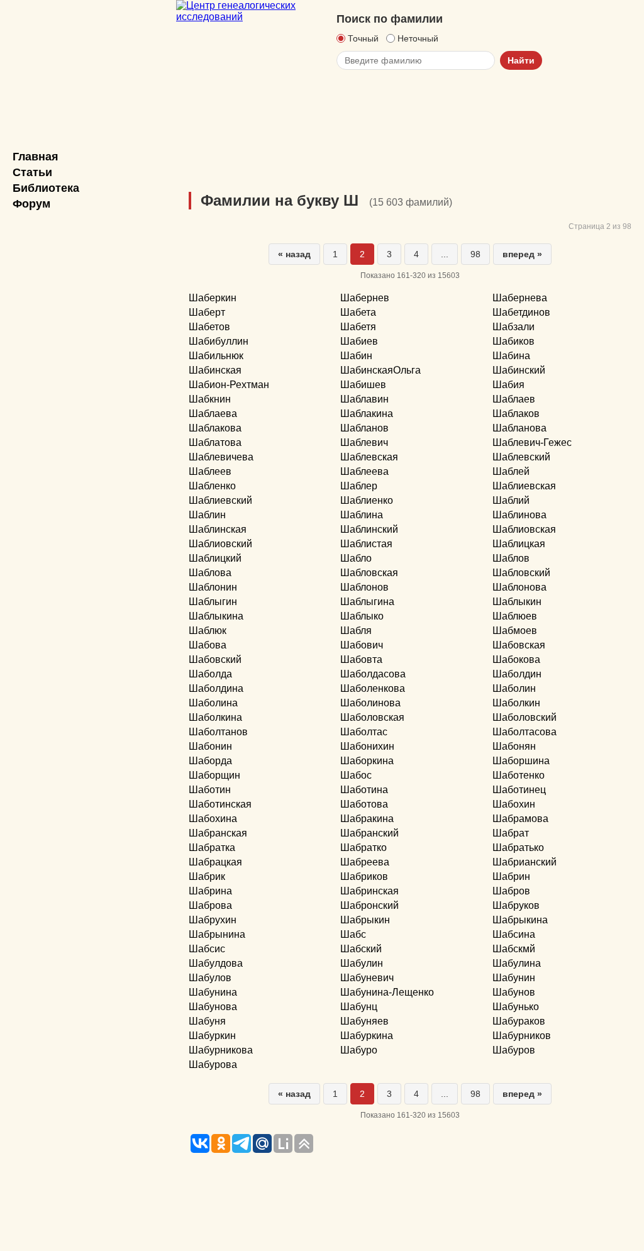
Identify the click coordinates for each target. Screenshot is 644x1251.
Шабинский (518, 370)
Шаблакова (215, 428)
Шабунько (515, 1006)
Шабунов (513, 992)
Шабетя (358, 326)
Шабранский (369, 833)
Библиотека (46, 188)
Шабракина (367, 818)
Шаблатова (215, 442)
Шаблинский (369, 529)
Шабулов (210, 977)
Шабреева (364, 862)
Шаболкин (516, 703)
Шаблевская (369, 457)
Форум (31, 203)
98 (475, 254)
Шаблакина (366, 413)
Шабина (511, 355)
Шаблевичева (221, 457)
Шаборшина (521, 760)
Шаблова (210, 572)
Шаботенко (518, 775)
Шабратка (212, 847)
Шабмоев (514, 630)
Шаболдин (516, 674)
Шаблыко (362, 616)
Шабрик (207, 876)
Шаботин (210, 789)
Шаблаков (516, 413)
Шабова (207, 645)
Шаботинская (220, 804)
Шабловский (521, 572)
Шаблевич (364, 442)
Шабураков (518, 1021)
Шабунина (213, 992)
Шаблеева (364, 471)
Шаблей (511, 471)
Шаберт (207, 312)
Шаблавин (364, 399)
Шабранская (218, 833)
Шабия (508, 384)
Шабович (361, 645)
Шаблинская (218, 529)
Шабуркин (212, 1035)
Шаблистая (366, 543)
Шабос (356, 775)
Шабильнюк (216, 355)
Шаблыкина (216, 616)
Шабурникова (221, 1050)
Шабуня (207, 1021)
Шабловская (369, 572)
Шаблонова (519, 587)
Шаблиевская (524, 486)
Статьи (32, 172)
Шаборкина (367, 760)
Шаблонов (364, 587)
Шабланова (519, 428)
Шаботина (364, 789)
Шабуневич (367, 977)
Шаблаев (513, 399)
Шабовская (518, 645)
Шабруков (516, 905)
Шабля (356, 630)
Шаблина (361, 514)
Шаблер (358, 486)
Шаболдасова (373, 674)
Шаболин (514, 688)
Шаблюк (207, 630)
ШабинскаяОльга (380, 370)
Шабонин (210, 746)
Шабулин (361, 963)
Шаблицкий (215, 558)
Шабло (356, 558)
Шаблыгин (213, 601)
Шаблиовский (220, 543)
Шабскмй (513, 948)
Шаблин (207, 514)
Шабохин (513, 804)
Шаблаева (213, 413)
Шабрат (510, 833)
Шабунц (358, 1006)
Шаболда (210, 674)
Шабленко (212, 486)
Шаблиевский (220, 500)
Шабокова (516, 659)
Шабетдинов (521, 312)
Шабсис (207, 948)
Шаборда (210, 760)
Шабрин (511, 876)
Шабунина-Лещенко (387, 992)
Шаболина (213, 703)
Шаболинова (370, 703)
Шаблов (511, 558)
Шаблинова (519, 514)
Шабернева (519, 297)
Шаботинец (519, 789)
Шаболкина (215, 717)
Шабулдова (216, 963)
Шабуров (513, 1050)
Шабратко (363, 847)
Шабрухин (212, 920)
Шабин (356, 355)
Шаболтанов (218, 731)
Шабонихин (367, 746)
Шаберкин (212, 297)
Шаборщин (214, 775)
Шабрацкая (215, 862)
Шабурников (521, 1035)
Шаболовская (372, 717)
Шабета (358, 312)
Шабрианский (524, 862)
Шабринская (369, 891)
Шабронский (369, 905)
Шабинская (215, 370)
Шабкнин (210, 399)
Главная (35, 156)
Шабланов (364, 428)
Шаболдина (216, 688)
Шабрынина (217, 934)
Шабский (361, 948)
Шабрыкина (520, 920)
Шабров (511, 891)
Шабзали (513, 326)
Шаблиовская (524, 529)
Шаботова (364, 804)
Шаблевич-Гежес (532, 442)
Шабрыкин (365, 920)
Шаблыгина (367, 601)
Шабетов (209, 326)
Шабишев (363, 384)
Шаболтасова (524, 731)
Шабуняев (364, 1021)
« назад (294, 254)
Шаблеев (210, 471)
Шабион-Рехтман (229, 384)
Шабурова (213, 1064)
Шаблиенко (366, 500)
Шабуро (358, 1050)
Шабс (353, 934)
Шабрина (210, 891)
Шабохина (213, 818)
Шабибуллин (218, 341)
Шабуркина (366, 1035)
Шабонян (514, 746)
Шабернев (364, 297)
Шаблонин (213, 587)
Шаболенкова (372, 688)
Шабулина (516, 963)
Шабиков (513, 341)
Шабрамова (520, 818)
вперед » (522, 254)
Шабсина (513, 934)
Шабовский (215, 659)
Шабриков (364, 876)
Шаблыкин (516, 601)
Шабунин (513, 977)
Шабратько (518, 847)
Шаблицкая (518, 543)
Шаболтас (363, 731)
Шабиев (359, 341)
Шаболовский (524, 717)
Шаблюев (514, 616)
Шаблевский (521, 457)
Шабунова (213, 1006)
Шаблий (511, 500)
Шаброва (210, 905)
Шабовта (361, 659)
